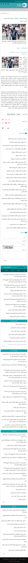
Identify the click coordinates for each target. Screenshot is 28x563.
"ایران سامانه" (11, 561)
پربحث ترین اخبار (7, 267)
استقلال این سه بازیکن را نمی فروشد (18, 159)
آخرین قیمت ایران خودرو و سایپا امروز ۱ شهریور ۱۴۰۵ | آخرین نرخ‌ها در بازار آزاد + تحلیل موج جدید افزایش (15, 286)
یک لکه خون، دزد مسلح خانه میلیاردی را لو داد (16, 524)
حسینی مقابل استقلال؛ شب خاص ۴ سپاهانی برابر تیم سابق (13, 521)
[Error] (2, 128)
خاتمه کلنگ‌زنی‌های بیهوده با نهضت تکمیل (17, 344)
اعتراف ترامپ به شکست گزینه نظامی (18, 328)
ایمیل (24, 240)
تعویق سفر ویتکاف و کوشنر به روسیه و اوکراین (16, 445)
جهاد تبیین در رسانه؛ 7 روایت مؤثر (19, 331)
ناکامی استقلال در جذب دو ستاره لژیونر (18, 224)
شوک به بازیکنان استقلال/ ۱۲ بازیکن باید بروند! (16, 174)
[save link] (9, 123)
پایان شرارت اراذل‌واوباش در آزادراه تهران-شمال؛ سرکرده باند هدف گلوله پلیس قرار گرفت (15, 535)
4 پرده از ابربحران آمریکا (21, 324)
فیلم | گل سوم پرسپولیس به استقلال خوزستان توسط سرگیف (15, 412)
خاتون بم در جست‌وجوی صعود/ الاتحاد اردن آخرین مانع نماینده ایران (15, 546)
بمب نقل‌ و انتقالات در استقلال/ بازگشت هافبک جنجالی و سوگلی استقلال (14, 185)
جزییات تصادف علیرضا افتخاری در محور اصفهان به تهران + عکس (14, 398)
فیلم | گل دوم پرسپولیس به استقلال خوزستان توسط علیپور (14, 416)
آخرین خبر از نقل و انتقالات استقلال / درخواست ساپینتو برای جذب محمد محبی (15, 163)
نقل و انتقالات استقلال (11, 114)
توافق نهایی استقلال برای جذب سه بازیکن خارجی (16, 149)
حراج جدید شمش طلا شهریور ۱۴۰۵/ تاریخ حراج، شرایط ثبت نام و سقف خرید (15, 360)
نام (24, 237)
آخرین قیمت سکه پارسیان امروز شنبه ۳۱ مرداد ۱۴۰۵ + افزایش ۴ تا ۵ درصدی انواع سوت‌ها (15, 392)
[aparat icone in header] (5, 4)
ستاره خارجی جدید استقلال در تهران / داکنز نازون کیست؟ (14, 145)
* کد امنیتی (23, 244)
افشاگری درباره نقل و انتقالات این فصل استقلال (16, 178)
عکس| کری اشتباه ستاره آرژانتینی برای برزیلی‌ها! (16, 313)
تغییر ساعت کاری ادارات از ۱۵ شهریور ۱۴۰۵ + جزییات (15, 454)
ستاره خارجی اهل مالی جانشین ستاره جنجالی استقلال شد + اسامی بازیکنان (14, 220)
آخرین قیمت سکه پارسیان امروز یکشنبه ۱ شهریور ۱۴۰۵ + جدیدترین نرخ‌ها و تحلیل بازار (15, 275)
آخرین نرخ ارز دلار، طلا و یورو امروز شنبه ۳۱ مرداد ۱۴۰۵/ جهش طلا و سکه (15, 387)
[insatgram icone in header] (1, 4)
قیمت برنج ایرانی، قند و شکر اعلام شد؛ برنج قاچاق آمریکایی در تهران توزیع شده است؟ (14, 441)
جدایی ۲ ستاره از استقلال (21, 155)
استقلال (25, 66)
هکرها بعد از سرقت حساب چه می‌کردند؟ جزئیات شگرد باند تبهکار (14, 540)
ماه (12, 270)
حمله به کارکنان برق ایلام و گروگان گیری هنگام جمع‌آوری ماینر (15, 480)
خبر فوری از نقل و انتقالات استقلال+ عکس (17, 181)
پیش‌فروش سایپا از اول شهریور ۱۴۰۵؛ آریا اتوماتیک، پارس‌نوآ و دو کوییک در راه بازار (16, 305)
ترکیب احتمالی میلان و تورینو (20, 527)
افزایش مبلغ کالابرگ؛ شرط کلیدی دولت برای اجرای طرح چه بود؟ (14, 366)
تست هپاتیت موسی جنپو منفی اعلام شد (17, 142)
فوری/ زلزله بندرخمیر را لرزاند (20, 531)
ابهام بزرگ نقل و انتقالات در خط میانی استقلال (16, 171)
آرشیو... (3, 346)
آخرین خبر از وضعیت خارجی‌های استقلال (17, 167)
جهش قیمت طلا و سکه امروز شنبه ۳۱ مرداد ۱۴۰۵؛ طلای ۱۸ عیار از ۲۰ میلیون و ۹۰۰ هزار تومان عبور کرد (14, 355)
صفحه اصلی (24, 47)
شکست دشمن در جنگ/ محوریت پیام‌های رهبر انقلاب (14, 341)
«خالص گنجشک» (22, 499)
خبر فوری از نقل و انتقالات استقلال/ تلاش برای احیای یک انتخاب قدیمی (14, 191)
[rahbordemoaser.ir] (21, 5)
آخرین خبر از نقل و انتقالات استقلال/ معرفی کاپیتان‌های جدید (15, 205)
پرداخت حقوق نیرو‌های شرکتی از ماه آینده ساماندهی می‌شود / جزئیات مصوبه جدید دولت (15, 295)
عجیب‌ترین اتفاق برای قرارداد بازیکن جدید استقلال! (15, 195)
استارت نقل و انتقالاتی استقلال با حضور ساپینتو (16, 228)
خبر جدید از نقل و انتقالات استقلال (19, 152)
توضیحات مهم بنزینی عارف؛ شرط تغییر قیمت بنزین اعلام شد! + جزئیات (15, 436)
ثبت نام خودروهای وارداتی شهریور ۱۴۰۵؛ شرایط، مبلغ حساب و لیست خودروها (15, 300)
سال (7, 270)
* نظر (23, 249)
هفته (18, 270)
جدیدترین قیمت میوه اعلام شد (19, 407)
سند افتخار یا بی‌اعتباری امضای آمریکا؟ (18, 316)
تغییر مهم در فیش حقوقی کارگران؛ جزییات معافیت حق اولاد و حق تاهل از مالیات (14, 403)
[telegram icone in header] (8, 4)
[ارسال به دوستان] (6, 123)
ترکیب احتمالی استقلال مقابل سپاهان (18, 290)
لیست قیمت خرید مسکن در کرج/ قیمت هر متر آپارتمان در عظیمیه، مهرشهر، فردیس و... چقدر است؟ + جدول (14, 485)
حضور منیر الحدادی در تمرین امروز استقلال (17, 139)
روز (24, 270)
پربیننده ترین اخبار (20, 267)
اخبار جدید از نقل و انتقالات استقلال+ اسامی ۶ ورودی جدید (13, 216)
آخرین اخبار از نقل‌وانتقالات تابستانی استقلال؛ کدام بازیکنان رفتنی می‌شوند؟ (14, 199)
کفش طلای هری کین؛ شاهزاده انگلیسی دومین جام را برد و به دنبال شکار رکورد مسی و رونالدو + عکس (14, 420)
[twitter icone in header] (3, 4)
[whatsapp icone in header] (9, 119)
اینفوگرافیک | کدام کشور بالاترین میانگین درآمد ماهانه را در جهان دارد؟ (14, 474)
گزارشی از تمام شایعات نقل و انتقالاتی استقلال (16, 209)
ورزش (18, 47)
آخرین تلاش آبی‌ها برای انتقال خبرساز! (18, 212)
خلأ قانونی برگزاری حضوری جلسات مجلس (17, 310)
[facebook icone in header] (6, 119)
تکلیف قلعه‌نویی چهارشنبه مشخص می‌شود (17, 550)
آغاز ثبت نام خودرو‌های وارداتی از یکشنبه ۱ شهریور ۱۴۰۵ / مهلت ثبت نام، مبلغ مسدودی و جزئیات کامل (15, 281)
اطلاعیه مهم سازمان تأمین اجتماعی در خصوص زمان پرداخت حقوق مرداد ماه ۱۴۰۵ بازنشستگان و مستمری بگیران (14, 426)
